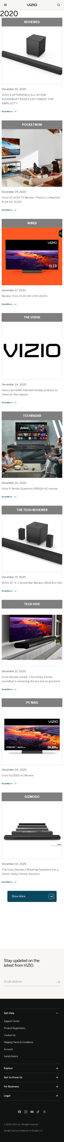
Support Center (12, 1021)
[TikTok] (38, 1111)
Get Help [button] (9, 1013)
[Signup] (58, 982)
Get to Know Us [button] (13, 1077)
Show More (18, 896)
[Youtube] (32, 1111)
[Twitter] (44, 1111)
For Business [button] (11, 1086)
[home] (32, 5)
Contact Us (10, 1035)
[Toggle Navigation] (5, 5)
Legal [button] (7, 1095)
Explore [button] (8, 1068)
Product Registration (14, 1028)
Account (8, 1049)
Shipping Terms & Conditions (18, 1042)
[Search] (59, 5)
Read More (7, 112)
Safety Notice (11, 1056)
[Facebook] (19, 1111)
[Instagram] (25, 1111)
